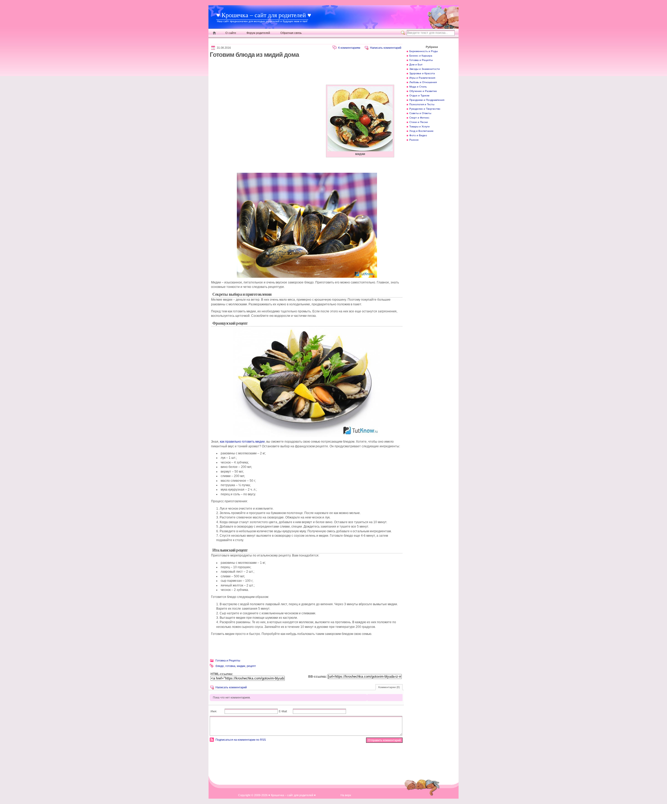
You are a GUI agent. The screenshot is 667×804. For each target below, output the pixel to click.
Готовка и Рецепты (227, 660)
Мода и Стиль (418, 86)
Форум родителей (258, 32)
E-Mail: (283, 711)
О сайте (230, 32)
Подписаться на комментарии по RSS (240, 739)
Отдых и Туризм (419, 95)
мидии (241, 665)
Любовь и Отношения (423, 82)
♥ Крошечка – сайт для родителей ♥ (263, 15)
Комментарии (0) (389, 687)
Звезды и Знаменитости (424, 68)
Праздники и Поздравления (426, 99)
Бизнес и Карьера (420, 55)
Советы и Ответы (420, 113)
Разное (414, 139)
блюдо (219, 665)
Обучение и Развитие (423, 91)
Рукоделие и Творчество (424, 108)
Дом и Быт (416, 64)
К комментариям (349, 47)
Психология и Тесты (421, 104)
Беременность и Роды (423, 51)
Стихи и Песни (418, 122)
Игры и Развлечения (422, 77)
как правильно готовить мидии (242, 441)
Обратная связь (291, 32)
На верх (346, 795)
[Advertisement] (304, 71)
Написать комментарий (385, 47)
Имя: (214, 711)
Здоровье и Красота (422, 73)
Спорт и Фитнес (419, 117)
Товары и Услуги (419, 126)
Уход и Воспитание (421, 130)
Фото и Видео (418, 135)
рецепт (251, 665)
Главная (214, 33)
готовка (230, 665)
